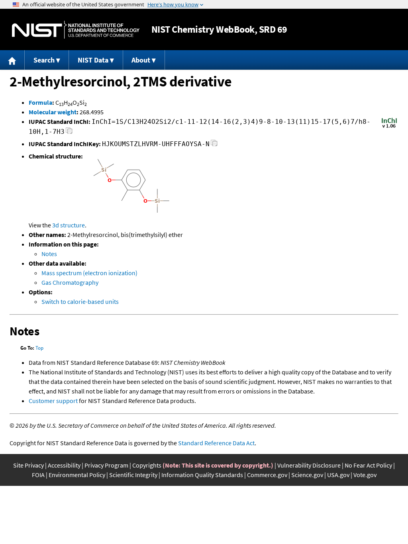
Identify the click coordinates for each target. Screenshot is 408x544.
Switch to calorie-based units (80, 301)
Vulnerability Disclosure (309, 465)
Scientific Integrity (133, 475)
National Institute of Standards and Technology (75, 30)
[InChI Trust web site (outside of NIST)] (389, 127)
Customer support (53, 401)
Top (39, 347)
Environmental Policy (77, 475)
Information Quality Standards (202, 475)
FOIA (38, 475)
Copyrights (146, 465)
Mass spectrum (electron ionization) (89, 273)
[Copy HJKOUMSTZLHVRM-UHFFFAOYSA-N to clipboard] (214, 145)
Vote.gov (365, 475)
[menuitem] (12, 60)
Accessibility (64, 465)
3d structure (68, 225)
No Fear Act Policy (368, 465)
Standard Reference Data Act (216, 443)
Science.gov (307, 475)
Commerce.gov (267, 475)
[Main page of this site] (12, 60)
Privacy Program (106, 465)
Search (44, 60)
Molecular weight (52, 112)
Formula (40, 102)
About (140, 60)
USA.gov (338, 475)
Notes (49, 254)
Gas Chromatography (69, 282)
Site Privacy (28, 465)
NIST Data (93, 60)
